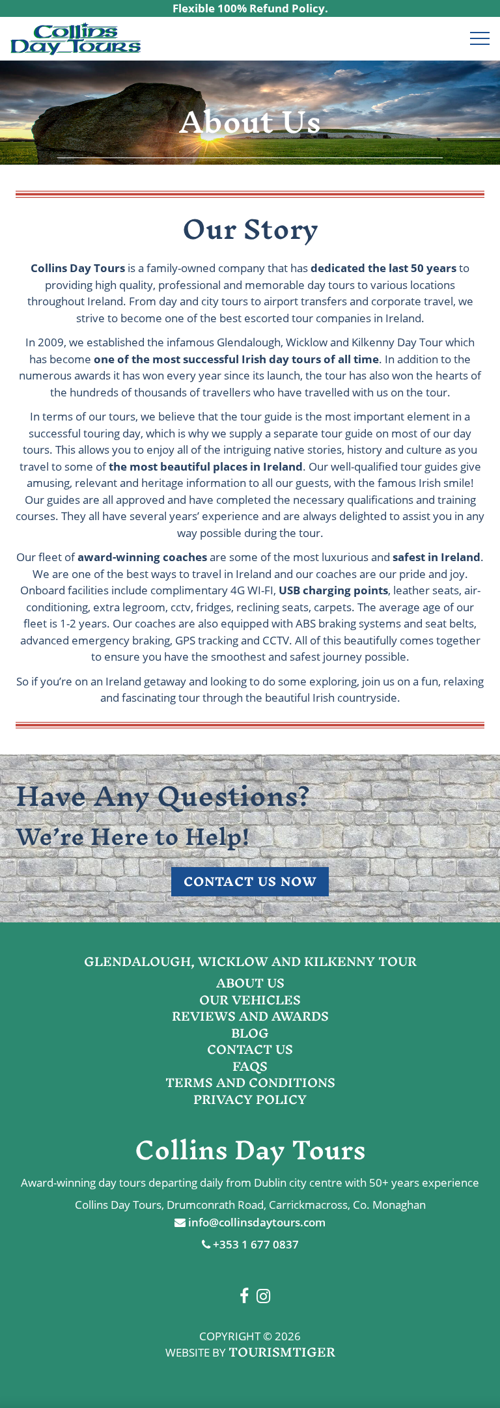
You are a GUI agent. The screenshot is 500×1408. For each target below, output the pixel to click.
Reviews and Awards (250, 1016)
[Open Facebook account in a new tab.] (440, 39)
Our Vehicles (250, 1000)
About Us (250, 983)
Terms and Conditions (250, 1082)
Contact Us (250, 1049)
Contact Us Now (250, 881)
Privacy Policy (250, 1099)
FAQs (250, 1066)
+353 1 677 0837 (254, 1244)
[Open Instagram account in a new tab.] (455, 39)
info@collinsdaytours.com (256, 1222)
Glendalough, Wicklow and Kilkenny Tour (250, 961)
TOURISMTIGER (282, 1352)
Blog (250, 1033)
